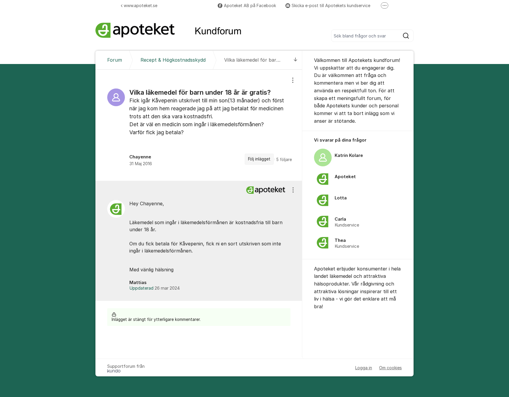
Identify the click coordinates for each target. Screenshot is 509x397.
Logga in (363, 367)
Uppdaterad (154, 288)
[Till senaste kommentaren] (295, 60)
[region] (198, 125)
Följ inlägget (259, 159)
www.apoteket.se (140, 5)
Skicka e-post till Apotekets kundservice (331, 5)
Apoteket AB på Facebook (250, 5)
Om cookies (390, 367)
